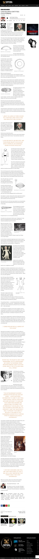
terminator (16, 498)
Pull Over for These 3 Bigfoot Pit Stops (6, 512)
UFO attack (2, 499)
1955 (4, 493)
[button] (37, 5)
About (13, 5)
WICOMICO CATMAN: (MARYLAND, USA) (21, 512)
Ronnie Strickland (7, 498)
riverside (2, 498)
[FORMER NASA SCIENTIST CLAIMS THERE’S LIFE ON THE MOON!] (16, 549)
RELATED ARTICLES (4, 516)
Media (20, 5)
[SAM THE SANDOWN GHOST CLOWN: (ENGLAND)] (13, 520)
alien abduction (10, 493)
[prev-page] (1, 528)
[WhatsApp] (9, 506)
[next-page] (3, 528)
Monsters (2, 5)
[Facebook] (2, 506)
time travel (20, 498)
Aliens (18, 493)
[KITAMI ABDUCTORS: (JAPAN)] (21, 520)
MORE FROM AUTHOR (12, 516)
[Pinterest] (6, 506)
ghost (22, 494)
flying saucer (19, 494)
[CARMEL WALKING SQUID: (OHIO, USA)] (4, 520)
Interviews (16, 5)
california (21, 493)
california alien (3, 494)
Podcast (9, 5)
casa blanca (7, 494)
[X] (4, 506)
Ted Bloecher (12, 498)
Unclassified (7, 9)
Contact (27, 5)
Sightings (23, 5)
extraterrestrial (14, 494)
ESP (10, 494)
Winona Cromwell (7, 499)
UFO (23, 498)
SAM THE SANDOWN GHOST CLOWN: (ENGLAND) (12, 525)
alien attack (15, 493)
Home (1, 8)
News (6, 5)
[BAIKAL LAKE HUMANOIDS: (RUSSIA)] (16, 541)
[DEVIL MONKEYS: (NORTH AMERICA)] (16, 545)
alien (6, 493)
